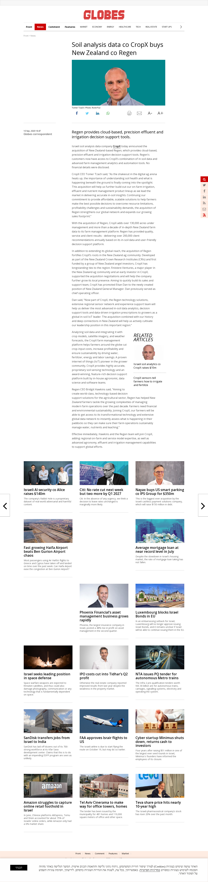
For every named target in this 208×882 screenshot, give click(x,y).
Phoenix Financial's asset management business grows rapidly (104, 616)
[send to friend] (139, 114)
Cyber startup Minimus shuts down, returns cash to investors (160, 741)
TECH (138, 26)
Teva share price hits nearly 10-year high (158, 804)
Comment (54, 26)
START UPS (167, 26)
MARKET (83, 26)
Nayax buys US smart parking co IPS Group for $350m (160, 491)
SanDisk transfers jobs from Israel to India (47, 739)
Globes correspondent (38, 134)
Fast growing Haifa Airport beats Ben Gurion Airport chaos (46, 551)
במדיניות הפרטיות (150, 870)
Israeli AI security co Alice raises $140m (44, 491)
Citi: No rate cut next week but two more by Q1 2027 (101, 491)
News (40, 26)
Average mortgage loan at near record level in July (157, 549)
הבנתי (18, 867)
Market (125, 853)
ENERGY (110, 26)
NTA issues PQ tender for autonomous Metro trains (157, 676)
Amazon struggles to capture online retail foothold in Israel (48, 806)
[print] (129, 114)
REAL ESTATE (151, 26)
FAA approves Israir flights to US (103, 739)
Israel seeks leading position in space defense (47, 676)
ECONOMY (97, 26)
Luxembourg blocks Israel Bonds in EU (157, 614)
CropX (117, 146)
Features (70, 26)
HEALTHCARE (125, 26)
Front (29, 26)
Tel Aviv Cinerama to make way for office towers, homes (103, 804)
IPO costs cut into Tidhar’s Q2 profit (104, 676)
